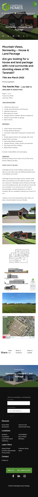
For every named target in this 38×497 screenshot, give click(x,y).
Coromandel (5, 436)
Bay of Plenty (22, 436)
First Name (10, 399)
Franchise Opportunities (9, 450)
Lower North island (7, 438)
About (20, 450)
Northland (21, 438)
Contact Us (5, 460)
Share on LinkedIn (30, 352)
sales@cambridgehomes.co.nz (26, 13)
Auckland (4, 434)
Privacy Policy (6, 452)
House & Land (23, 425)
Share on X (10, 352)
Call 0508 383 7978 (23, 470)
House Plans (5, 425)
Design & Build (6, 448)
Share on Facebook (19, 352)
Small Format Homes (24, 427)
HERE (27, 87)
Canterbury (5, 441)
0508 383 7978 (8, 13)
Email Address (11, 407)
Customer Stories (24, 448)
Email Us (11, 470)
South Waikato (23, 434)
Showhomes (5, 427)
